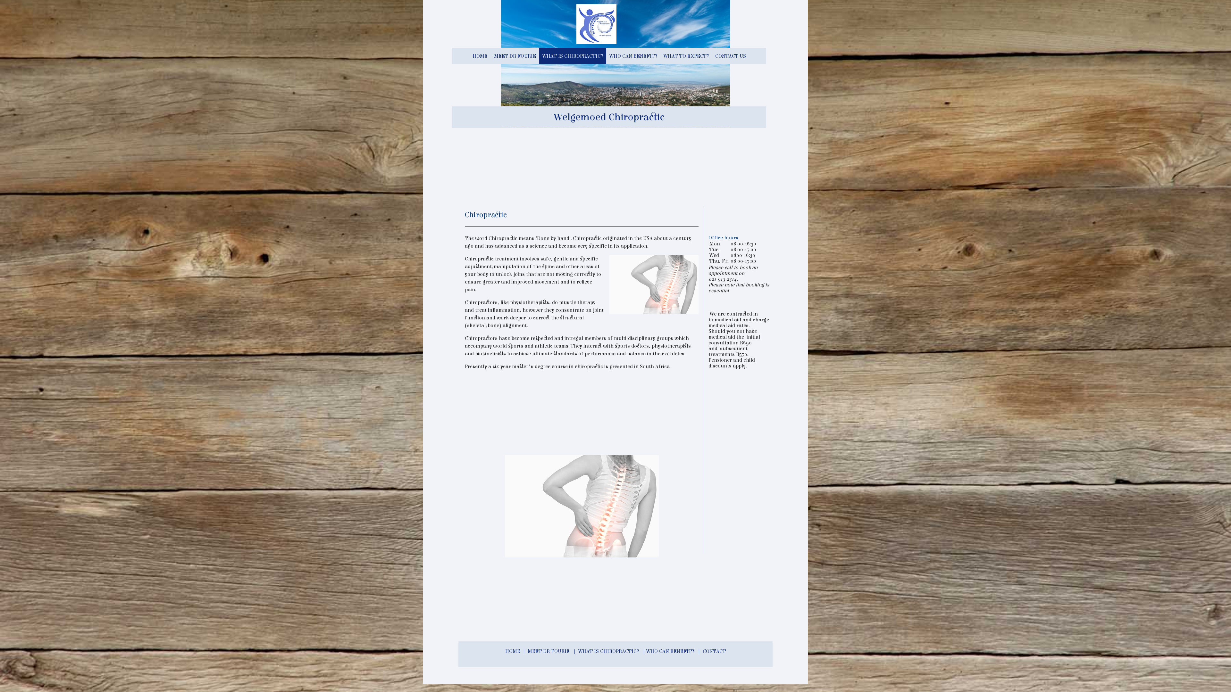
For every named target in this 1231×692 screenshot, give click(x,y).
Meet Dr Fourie (515, 56)
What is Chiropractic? (572, 56)
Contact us (730, 56)
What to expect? (686, 56)
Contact (714, 651)
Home (480, 56)
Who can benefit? (633, 56)
